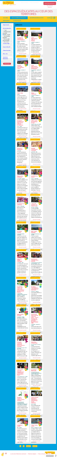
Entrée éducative (7, 28)
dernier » (35, 446)
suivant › (28, 446)
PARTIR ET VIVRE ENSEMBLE (19, 260)
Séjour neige (20, 93)
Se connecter (50, 5)
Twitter (54, 17)
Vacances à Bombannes (20, 149)
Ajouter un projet (50, 3)
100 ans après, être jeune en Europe (34, 121)
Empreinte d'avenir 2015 (34, 342)
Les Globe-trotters (19, 232)
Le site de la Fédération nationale (18, 453)
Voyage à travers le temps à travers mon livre (20, 399)
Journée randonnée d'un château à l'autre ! (20, 67)
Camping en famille (20, 425)
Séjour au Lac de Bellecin (20, 176)
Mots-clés (5, 53)
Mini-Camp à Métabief (34, 232)
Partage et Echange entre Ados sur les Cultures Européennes (20, 123)
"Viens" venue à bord (34, 425)
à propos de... (17, 20)
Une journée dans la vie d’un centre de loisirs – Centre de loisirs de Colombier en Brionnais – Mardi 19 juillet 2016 (34, 319)
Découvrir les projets (19, 17)
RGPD (49, 453)
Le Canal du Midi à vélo (33, 370)
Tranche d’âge (6, 43)
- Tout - (5, 30)
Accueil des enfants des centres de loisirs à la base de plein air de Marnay (20, 289)
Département (6, 24)
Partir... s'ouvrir (21, 28)
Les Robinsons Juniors (34, 176)
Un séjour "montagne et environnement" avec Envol (35, 288)
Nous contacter (42, 453)
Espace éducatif (6, 46)
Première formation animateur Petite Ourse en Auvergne (21, 344)
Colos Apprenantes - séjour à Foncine (34, 39)
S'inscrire (50, 7)
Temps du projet (6, 50)
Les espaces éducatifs (36, 17)
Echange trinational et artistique (34, 149)
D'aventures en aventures (20, 204)
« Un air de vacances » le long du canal (34, 204)
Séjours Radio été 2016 (20, 315)
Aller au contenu (24, 2)
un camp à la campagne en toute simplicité (21, 38)
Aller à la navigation (34, 2)
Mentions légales (32, 453)
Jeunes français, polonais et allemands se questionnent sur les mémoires (34, 400)
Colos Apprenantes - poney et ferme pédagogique (34, 67)
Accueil (5, 17)
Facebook (51, 17)
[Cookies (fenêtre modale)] (2, 454)
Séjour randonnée (33, 93)
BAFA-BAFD (6, 20)
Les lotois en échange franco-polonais (35, 260)
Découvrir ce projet (22, 53)
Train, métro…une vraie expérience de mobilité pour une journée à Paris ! (20, 372)
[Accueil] (7, 6)
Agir (48, 17)
